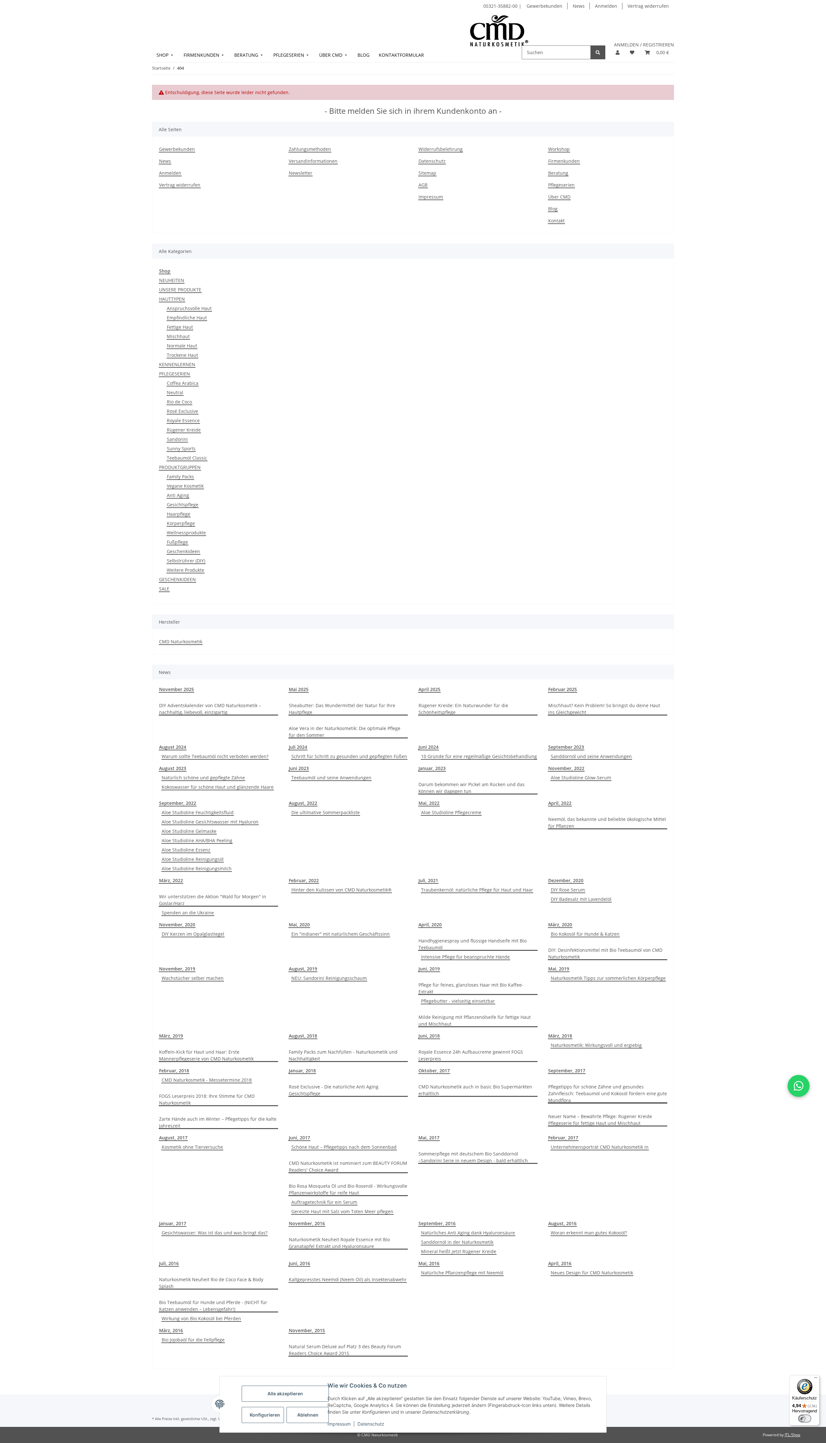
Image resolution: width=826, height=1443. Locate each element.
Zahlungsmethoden (310, 149)
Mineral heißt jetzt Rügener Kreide (458, 1251)
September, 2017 (566, 1071)
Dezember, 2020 (565, 880)
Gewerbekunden (544, 6)
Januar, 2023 (432, 768)
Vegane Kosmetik (185, 486)
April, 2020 (430, 924)
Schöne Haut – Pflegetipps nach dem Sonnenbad (344, 1147)
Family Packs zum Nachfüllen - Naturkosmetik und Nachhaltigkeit (343, 1055)
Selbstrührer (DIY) (186, 561)
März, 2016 (171, 1330)
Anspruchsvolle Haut (189, 308)
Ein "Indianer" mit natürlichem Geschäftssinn (340, 934)
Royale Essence (183, 420)
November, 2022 (566, 768)
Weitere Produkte (185, 570)
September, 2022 (177, 803)
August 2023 (172, 768)
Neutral (175, 392)
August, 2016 (562, 1223)
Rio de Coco (179, 402)
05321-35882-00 (501, 6)
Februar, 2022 (304, 880)
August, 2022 (303, 803)
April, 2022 (559, 803)
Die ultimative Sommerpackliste (325, 812)
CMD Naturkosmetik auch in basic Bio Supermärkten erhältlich (475, 1090)
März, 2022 (171, 880)
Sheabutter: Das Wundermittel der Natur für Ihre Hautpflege (342, 708)
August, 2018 (303, 1036)
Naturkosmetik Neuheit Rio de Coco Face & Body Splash (211, 1282)
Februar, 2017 (563, 1138)
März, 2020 (560, 924)
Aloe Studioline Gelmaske (189, 831)
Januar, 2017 (172, 1223)
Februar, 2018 (174, 1071)
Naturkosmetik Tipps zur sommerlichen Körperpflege (608, 978)
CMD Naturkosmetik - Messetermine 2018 (207, 1080)
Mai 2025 (298, 689)
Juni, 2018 (429, 1036)
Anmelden (606, 6)
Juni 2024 (428, 747)
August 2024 (172, 747)
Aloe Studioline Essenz (186, 850)
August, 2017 (173, 1138)
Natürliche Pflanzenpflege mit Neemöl (462, 1273)
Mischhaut (178, 336)
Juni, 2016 (299, 1263)
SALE (164, 589)
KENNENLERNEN (177, 364)
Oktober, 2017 (434, 1071)
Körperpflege (181, 523)
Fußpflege (177, 542)
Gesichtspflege (182, 505)
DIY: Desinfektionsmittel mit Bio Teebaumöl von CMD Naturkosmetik (605, 953)
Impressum (339, 1424)
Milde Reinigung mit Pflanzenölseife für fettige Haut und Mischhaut (474, 1020)
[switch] (804, 1418)
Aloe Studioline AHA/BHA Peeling (197, 840)
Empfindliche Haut (187, 318)
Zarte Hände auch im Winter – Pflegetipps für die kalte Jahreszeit (218, 1122)
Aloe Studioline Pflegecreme (451, 812)
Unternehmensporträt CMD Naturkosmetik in (600, 1147)
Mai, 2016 (428, 1263)
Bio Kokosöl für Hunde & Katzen (585, 934)
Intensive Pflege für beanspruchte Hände (465, 957)
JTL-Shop (792, 1435)
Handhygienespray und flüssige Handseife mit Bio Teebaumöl (472, 944)
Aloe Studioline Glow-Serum (581, 778)
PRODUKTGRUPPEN (180, 467)
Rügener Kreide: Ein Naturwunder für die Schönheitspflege (463, 708)
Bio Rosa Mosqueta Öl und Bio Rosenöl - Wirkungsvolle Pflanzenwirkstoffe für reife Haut (348, 1189)
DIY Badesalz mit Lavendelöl (581, 899)
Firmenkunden (564, 161)
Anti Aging (178, 495)
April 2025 (429, 689)
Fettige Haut (180, 327)
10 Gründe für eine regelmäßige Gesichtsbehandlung (479, 756)
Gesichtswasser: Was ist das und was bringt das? (214, 1233)
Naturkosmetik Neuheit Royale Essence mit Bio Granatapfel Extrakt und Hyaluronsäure (339, 1242)
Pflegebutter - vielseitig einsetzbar (458, 1001)
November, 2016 (307, 1223)
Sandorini (177, 439)
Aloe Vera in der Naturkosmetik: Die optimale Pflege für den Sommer (344, 731)
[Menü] (816, 1379)
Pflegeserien (561, 185)
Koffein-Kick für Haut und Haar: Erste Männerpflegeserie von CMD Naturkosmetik (206, 1055)
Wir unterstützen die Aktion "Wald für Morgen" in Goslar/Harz (212, 899)
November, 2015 (307, 1330)
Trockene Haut (182, 355)
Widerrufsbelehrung (440, 149)
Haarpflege (178, 514)
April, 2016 (559, 1263)
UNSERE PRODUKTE (180, 290)
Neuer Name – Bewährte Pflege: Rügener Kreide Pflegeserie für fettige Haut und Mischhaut (600, 1119)
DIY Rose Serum (568, 890)
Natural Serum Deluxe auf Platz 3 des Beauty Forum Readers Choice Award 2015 (345, 1349)
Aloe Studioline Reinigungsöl (193, 859)
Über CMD (559, 197)
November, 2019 (177, 969)
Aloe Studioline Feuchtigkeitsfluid (198, 812)
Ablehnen (307, 1415)
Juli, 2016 (169, 1263)
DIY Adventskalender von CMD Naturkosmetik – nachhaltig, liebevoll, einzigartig (210, 708)
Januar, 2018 (302, 1071)
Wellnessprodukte (186, 533)
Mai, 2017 (428, 1138)
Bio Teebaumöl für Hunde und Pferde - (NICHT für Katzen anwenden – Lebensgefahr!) (213, 1305)
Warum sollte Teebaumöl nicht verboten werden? (215, 756)
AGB (423, 185)
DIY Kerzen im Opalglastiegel (193, 934)
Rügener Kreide (184, 430)
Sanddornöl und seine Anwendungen (591, 756)
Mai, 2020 (299, 924)
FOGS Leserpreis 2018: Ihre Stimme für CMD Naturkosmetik (207, 1099)
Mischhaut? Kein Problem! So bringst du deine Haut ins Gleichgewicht (604, 708)
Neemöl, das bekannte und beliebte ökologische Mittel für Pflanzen (607, 822)
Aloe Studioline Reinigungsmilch (197, 868)
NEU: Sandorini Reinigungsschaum (329, 978)
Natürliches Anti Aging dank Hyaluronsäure (468, 1233)
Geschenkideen (183, 551)
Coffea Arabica (182, 383)
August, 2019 (303, 969)
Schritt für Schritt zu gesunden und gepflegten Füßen (349, 756)
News (579, 6)
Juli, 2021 (428, 880)
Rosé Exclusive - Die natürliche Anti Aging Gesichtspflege (333, 1090)
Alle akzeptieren (285, 1393)
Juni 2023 (299, 768)
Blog (553, 209)
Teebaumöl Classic (187, 458)
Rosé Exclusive (182, 411)
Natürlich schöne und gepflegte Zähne (203, 778)
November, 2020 (177, 924)
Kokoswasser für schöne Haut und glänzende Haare (218, 787)
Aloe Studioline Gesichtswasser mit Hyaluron (210, 822)
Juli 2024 (298, 747)
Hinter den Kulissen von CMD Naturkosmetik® (341, 890)
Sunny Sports (181, 448)
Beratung (558, 173)
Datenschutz (371, 1424)
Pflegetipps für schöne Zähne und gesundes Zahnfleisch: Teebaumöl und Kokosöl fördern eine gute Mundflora (607, 1093)
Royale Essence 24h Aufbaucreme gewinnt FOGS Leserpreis (470, 1055)
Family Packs (180, 476)
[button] (617, 52)
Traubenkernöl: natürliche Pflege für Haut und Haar (477, 890)
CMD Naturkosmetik (180, 642)
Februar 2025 (562, 689)
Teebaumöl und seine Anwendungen (331, 778)
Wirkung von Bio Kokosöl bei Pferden (201, 1318)
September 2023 (566, 747)
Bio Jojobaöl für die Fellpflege (193, 1340)
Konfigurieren (265, 1415)
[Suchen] (597, 52)
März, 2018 (560, 1036)
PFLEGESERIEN (174, 374)
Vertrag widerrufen (648, 6)
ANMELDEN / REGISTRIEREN (644, 45)
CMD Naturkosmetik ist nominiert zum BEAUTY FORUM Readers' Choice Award (348, 1166)
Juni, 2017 (299, 1138)
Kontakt (556, 221)
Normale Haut (182, 346)
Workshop (559, 149)
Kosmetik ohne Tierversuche (192, 1147)
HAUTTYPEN (172, 299)
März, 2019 (171, 1036)
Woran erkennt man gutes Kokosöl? (589, 1233)
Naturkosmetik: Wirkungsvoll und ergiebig (596, 1045)
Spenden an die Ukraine (188, 913)
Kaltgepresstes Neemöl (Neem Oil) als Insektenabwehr (348, 1279)
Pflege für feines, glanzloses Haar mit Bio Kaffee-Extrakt (470, 988)
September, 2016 (437, 1223)
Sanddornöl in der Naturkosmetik (457, 1242)
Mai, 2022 (428, 803)
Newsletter (300, 173)
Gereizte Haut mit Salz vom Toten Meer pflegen (342, 1211)
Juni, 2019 (429, 969)
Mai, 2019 (558, 969)
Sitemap (427, 173)
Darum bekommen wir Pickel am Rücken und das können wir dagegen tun (471, 787)
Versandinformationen (313, 161)
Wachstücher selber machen (193, 978)
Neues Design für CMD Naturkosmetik (592, 1273)
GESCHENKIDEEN (177, 579)
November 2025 (176, 689)
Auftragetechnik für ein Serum (324, 1202)
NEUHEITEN (171, 280)
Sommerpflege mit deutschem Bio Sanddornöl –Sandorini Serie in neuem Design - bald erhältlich (473, 1157)
